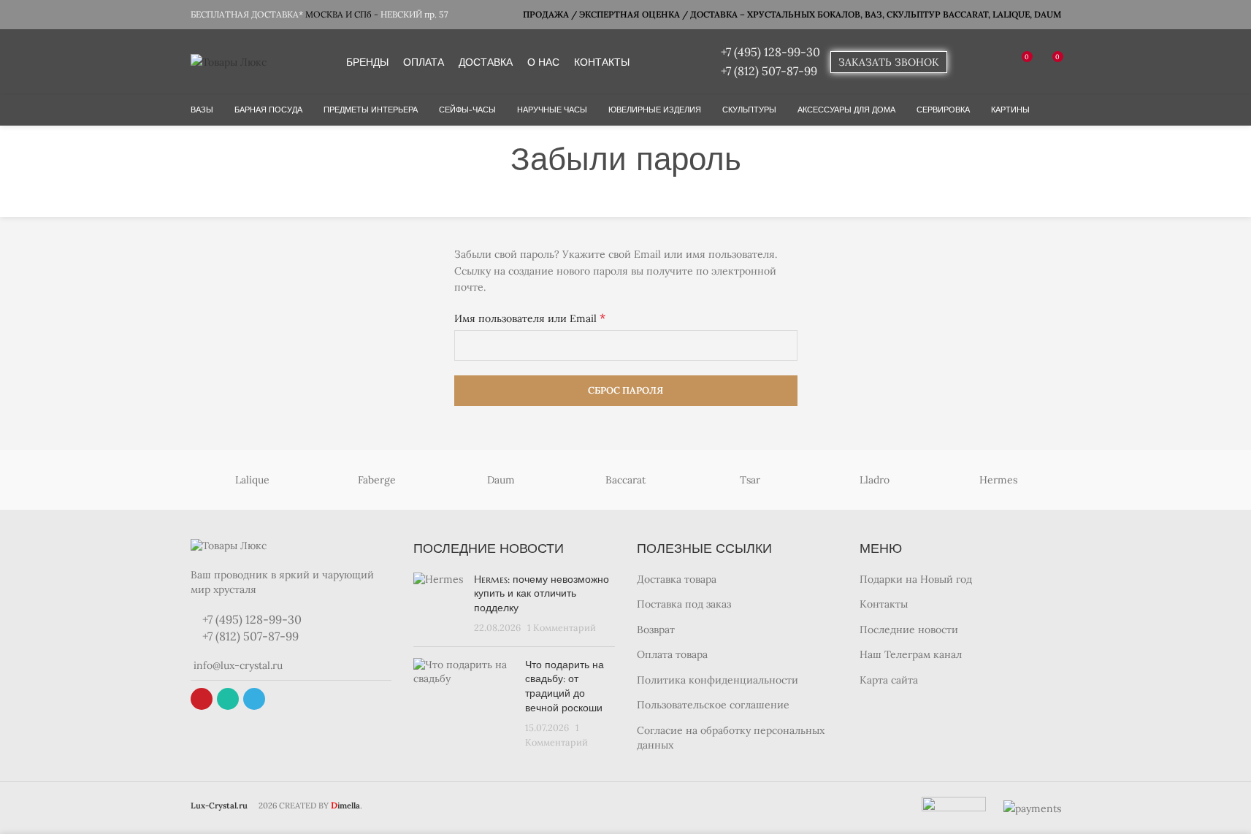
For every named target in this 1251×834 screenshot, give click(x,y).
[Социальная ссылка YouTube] (202, 699)
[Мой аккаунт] (967, 62)
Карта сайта (889, 679)
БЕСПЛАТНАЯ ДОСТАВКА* (247, 14)
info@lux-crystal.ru (237, 665)
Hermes (998, 479)
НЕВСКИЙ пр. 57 (414, 14)
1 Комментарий (561, 627)
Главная (584, 194)
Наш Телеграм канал (911, 654)
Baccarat (625, 479)
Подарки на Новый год (916, 579)
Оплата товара (672, 654)
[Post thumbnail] (438, 604)
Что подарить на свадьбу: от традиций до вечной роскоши (564, 686)
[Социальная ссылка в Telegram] (254, 699)
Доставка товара (676, 579)
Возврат (656, 629)
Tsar (750, 479)
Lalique (252, 479)
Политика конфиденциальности (717, 679)
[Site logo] (229, 61)
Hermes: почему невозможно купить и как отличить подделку (541, 593)
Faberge (377, 479)
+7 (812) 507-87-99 (769, 71)
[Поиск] (994, 62)
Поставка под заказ (684, 604)
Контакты (884, 604)
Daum (501, 479)
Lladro (875, 479)
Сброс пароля (625, 390)
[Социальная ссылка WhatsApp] (228, 699)
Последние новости (909, 629)
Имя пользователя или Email (529, 317)
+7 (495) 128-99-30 (770, 52)
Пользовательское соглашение (713, 704)
